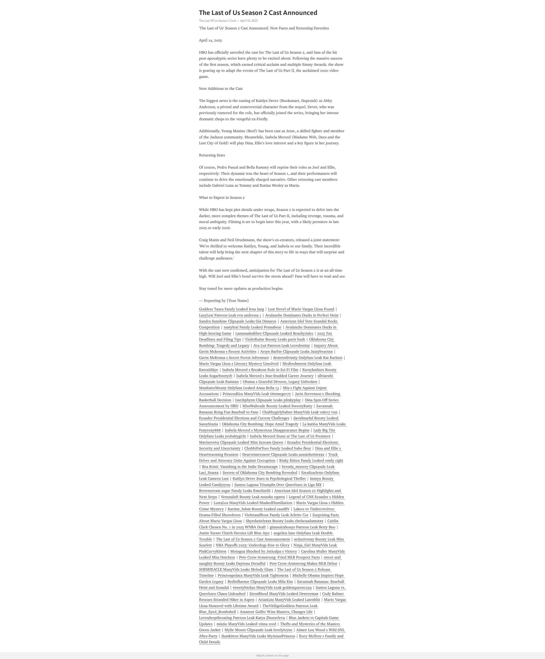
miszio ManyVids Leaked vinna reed (246, 624)
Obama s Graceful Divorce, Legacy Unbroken (280, 381)
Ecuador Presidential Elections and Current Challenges (244, 418)
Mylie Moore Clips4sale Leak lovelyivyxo (258, 629)
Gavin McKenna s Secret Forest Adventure (234, 357)
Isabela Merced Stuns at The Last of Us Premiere (290, 436)
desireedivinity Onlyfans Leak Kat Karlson (307, 357)
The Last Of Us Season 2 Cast (217, 21)
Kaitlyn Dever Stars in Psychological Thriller (269, 478)
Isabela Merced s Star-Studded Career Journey (275, 375)
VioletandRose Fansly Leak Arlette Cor (276, 515)
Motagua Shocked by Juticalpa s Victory (263, 551)
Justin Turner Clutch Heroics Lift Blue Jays (234, 533)
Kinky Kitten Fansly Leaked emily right (311, 460)
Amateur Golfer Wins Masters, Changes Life (276, 611)
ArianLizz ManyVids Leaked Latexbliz (289, 599)
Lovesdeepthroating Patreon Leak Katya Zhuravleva (242, 617)
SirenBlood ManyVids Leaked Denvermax (284, 593)
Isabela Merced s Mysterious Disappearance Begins (267, 430)
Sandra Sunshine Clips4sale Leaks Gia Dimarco (237, 321)
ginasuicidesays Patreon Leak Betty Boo (302, 527)
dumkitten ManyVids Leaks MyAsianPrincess (258, 636)
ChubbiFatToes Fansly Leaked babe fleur (277, 448)
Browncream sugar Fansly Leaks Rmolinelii (234, 490)
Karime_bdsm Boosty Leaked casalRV (259, 509)
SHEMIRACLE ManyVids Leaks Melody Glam (236, 569)
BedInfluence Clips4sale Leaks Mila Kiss (260, 581)
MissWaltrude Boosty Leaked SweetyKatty (277, 406)
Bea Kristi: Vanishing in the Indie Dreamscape (240, 466)
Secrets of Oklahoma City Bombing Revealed (260, 472)
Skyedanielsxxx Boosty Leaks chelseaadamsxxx (284, 521)
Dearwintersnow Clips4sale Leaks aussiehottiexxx (283, 454)
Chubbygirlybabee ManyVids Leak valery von (299, 412)
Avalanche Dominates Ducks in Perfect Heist (301, 315)
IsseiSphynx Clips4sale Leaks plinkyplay (268, 400)
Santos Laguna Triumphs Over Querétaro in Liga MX (277, 484)
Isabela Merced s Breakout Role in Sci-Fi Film (260, 369)
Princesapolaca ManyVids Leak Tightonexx (253, 575)
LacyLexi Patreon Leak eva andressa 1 (230, 315)
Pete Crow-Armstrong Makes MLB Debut (303, 563)
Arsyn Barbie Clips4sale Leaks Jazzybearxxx (296, 351)
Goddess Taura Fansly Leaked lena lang (231, 309)
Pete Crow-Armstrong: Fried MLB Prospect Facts (279, 557)
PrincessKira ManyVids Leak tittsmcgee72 (257, 393)
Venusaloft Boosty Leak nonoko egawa (253, 496)
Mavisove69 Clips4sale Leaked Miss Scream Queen (241, 442)
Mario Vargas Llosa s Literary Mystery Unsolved (238, 363)
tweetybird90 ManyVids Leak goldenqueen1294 (272, 587)
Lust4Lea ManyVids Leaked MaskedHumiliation (253, 502)
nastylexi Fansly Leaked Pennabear (252, 327)
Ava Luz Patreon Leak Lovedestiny (281, 345)
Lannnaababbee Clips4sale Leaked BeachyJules (274, 333)
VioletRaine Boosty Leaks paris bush (275, 339)
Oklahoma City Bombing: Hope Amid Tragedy (260, 424)
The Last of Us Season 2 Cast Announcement (253, 539)
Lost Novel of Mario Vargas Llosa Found (301, 309)
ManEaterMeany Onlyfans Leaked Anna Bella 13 (239, 387)
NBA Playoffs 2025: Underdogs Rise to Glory (253, 545)
